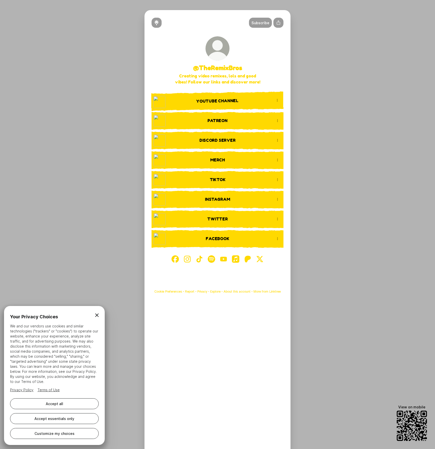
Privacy (202, 291)
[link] (175, 259)
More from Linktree (267, 291)
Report (189, 291)
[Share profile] (278, 23)
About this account (237, 291)
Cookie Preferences (168, 291)
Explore (215, 291)
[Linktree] (157, 23)
